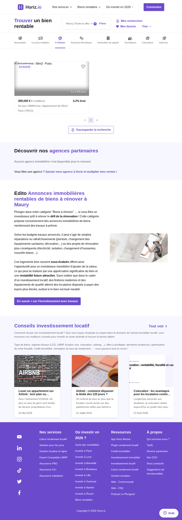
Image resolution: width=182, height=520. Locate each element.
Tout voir (157, 326)
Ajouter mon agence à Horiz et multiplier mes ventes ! (81, 171)
